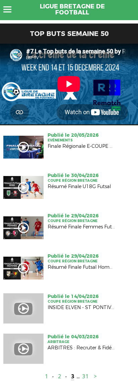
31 (85, 376)
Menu (10, 9)
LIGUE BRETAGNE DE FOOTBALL (72, 9)
